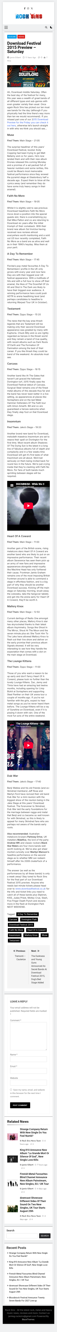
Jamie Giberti (15, 57)
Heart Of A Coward (36, 930)
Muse (44, 935)
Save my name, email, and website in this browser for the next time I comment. (27, 1093)
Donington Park (29, 919)
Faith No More (16, 930)
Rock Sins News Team (31, 1140)
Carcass (13, 919)
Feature (12, 36)
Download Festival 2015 (21, 924)
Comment (15, 1020)
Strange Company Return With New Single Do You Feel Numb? (34, 1132)
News (21, 36)
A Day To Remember (27, 914)
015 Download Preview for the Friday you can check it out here (27, 122)
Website (14, 1078)
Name (13, 1054)
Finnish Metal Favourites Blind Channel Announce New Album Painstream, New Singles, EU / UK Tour (27, 1277)
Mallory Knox (31, 935)
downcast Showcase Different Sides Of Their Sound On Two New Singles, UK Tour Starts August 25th (33, 1204)
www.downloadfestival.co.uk (30, 888)
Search (10, 1230)
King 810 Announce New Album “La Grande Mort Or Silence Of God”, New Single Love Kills (29, 1265)
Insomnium (14, 935)
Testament (14, 940)
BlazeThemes (28, 1319)
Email (13, 1066)
